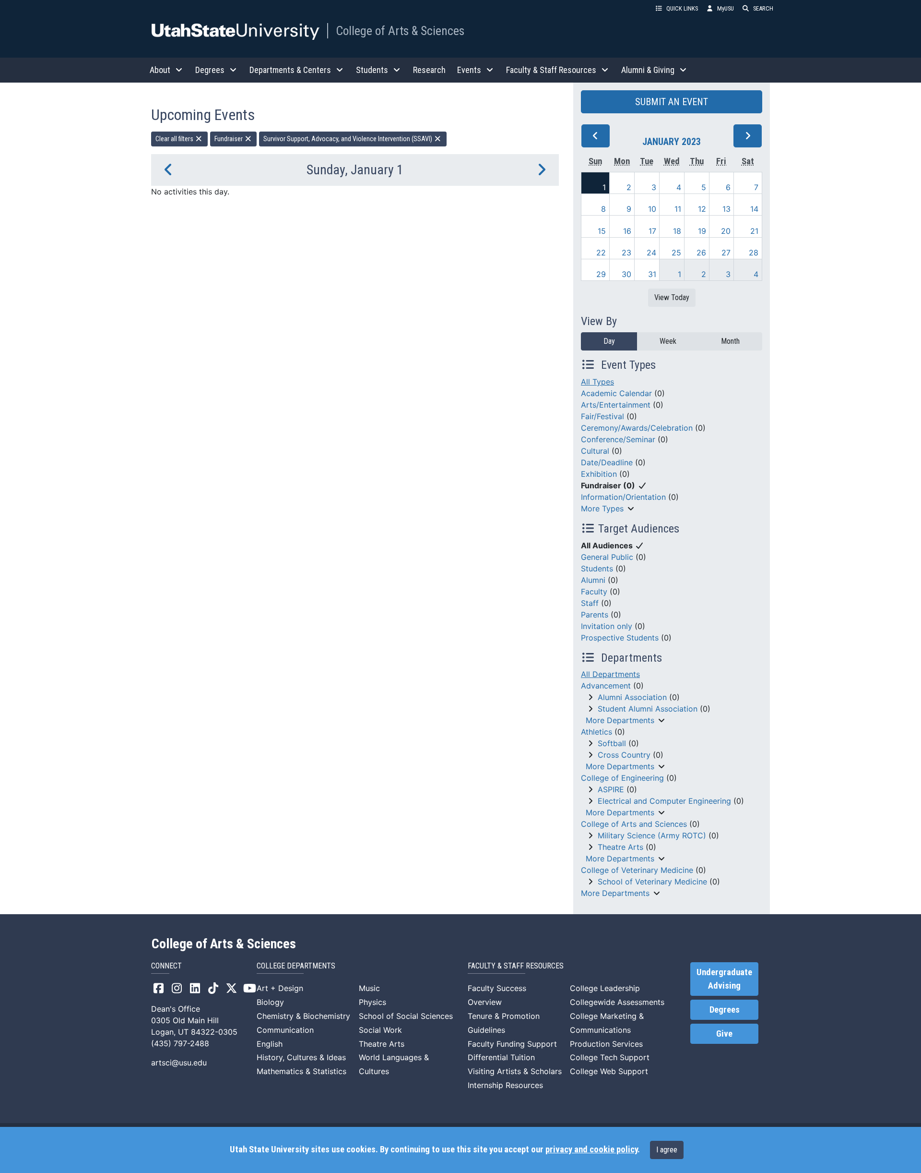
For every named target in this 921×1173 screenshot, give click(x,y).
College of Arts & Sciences (400, 31)
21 (754, 231)
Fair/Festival (602, 416)
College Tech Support (609, 1057)
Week (668, 341)
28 (753, 252)
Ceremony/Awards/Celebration (637, 428)
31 (652, 274)
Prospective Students (620, 637)
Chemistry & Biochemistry (303, 1016)
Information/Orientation (623, 497)
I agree (666, 1149)
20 (726, 231)
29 (601, 274)
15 (602, 231)
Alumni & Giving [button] (647, 70)
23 (626, 252)
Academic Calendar (616, 393)
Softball (612, 743)
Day (609, 341)
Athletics (596, 732)
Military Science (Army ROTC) (652, 835)
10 (652, 209)
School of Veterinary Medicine (652, 881)
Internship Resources (505, 1085)
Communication (285, 1030)
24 (651, 252)
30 (626, 274)
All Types (597, 382)
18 (677, 231)
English (270, 1044)
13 (726, 209)
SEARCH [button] (763, 8)
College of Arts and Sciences (634, 824)
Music (369, 988)
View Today (671, 297)
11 (677, 209)
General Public (607, 557)
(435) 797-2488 (180, 1043)
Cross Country (624, 755)
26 (701, 252)
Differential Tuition (501, 1057)
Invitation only (606, 626)
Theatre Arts (620, 847)
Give (724, 1033)
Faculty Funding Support (512, 1044)
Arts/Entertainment (615, 405)
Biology (270, 1002)
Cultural (595, 451)
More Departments (620, 720)
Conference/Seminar (618, 439)
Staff (590, 603)
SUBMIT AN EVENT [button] (671, 102)
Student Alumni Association (647, 708)
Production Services (606, 1044)
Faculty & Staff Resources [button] (551, 70)
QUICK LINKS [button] (682, 8)
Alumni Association (632, 697)
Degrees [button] (209, 70)
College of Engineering (622, 778)
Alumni (593, 580)
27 (726, 252)
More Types (602, 508)
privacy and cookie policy (591, 1149)
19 (702, 231)
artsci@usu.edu (179, 1062)
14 (754, 209)
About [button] (160, 70)
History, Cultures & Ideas (301, 1057)
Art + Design (280, 988)
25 (676, 252)
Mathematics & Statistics (301, 1071)
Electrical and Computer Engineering (664, 801)
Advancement (606, 685)
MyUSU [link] (725, 8)
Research (429, 70)
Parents (594, 614)
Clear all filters (175, 139)
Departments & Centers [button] (290, 70)
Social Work (380, 1030)
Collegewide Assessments (617, 1002)
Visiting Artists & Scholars (515, 1071)
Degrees (724, 1009)
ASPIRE (611, 789)
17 (652, 231)
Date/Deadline (607, 462)
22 (601, 252)
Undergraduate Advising (724, 979)
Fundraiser (229, 139)
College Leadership (605, 988)
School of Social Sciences (406, 1016)
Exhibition (599, 474)
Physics (372, 1002)
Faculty (594, 591)
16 (627, 231)
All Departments (610, 674)
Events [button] (469, 70)
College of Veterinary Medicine (637, 870)
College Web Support (609, 1071)
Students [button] (372, 70)
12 (702, 209)
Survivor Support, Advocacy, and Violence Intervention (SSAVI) (348, 139)
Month (730, 341)
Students (597, 568)
